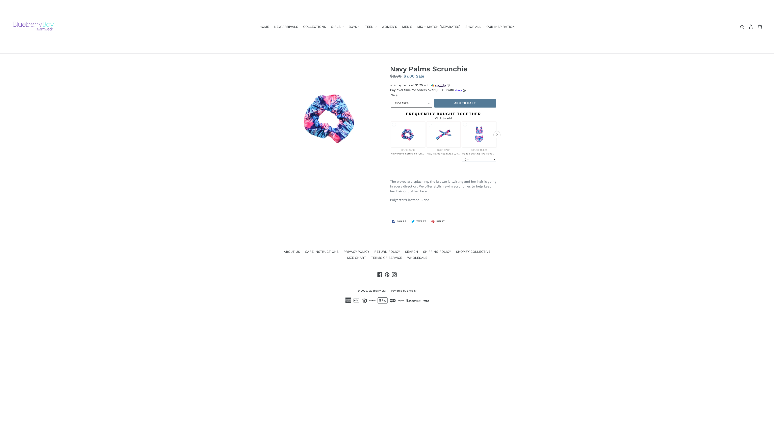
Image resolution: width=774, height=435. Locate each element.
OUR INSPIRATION (500, 27)
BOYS (353, 27)
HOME (264, 27)
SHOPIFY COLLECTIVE (473, 252)
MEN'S (407, 27)
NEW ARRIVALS (286, 27)
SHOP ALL (473, 27)
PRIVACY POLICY (356, 252)
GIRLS (336, 27)
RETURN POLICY (387, 252)
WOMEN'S (389, 27)
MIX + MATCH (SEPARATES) (438, 27)
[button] (443, 85)
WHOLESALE (417, 258)
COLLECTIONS (314, 27)
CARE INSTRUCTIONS (322, 252)
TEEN (370, 27)
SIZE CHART (356, 258)
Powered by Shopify (403, 290)
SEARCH (411, 252)
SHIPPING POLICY (437, 252)
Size (394, 95)
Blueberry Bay (377, 290)
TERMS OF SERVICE (386, 258)
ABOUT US (292, 252)
